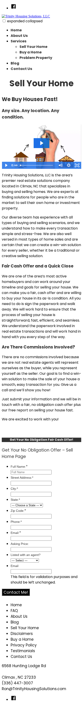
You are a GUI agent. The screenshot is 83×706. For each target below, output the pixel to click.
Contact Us (21, 68)
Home (16, 30)
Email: (16, 533)
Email (14, 566)
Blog (15, 63)
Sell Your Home (33, 46)
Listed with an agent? (26, 555)
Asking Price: (20, 544)
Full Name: (19, 466)
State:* (15, 499)
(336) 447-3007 (17, 683)
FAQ (14, 610)
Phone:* (16, 521)
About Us (19, 35)
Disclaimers (22, 633)
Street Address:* (22, 477)
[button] (4, 20)
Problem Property (35, 57)
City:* (14, 488)
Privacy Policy (24, 645)
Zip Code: (18, 510)
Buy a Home (30, 52)
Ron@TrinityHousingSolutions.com (34, 688)
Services (18, 41)
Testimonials (23, 650)
